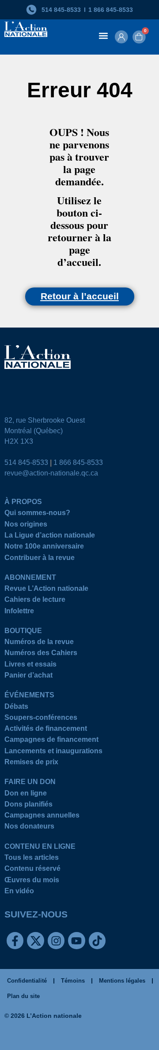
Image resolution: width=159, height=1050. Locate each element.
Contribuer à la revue (39, 558)
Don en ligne (25, 794)
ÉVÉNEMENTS (29, 696)
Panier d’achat (28, 676)
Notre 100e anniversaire (44, 547)
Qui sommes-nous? (37, 514)
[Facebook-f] (15, 940)
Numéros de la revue (39, 643)
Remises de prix (31, 763)
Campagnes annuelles (42, 816)
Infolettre (19, 612)
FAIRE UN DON (30, 783)
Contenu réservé (32, 869)
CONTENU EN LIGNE (40, 847)
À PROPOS (23, 503)
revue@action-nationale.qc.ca (51, 473)
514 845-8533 (26, 462)
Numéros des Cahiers (40, 654)
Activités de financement (45, 729)
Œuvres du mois (31, 881)
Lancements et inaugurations (53, 752)
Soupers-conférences (40, 718)
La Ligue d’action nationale (49, 536)
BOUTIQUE (23, 632)
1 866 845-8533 (78, 462)
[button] (103, 35)
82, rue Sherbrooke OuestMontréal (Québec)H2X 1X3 (44, 430)
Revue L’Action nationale (46, 589)
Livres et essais (30, 665)
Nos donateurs (29, 827)
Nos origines (25, 525)
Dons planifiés (28, 805)
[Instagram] (56, 940)
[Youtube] (76, 940)
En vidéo (19, 892)
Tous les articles (31, 858)
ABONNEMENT (30, 578)
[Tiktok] (97, 940)
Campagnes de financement (51, 740)
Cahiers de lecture (34, 600)
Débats (16, 707)
